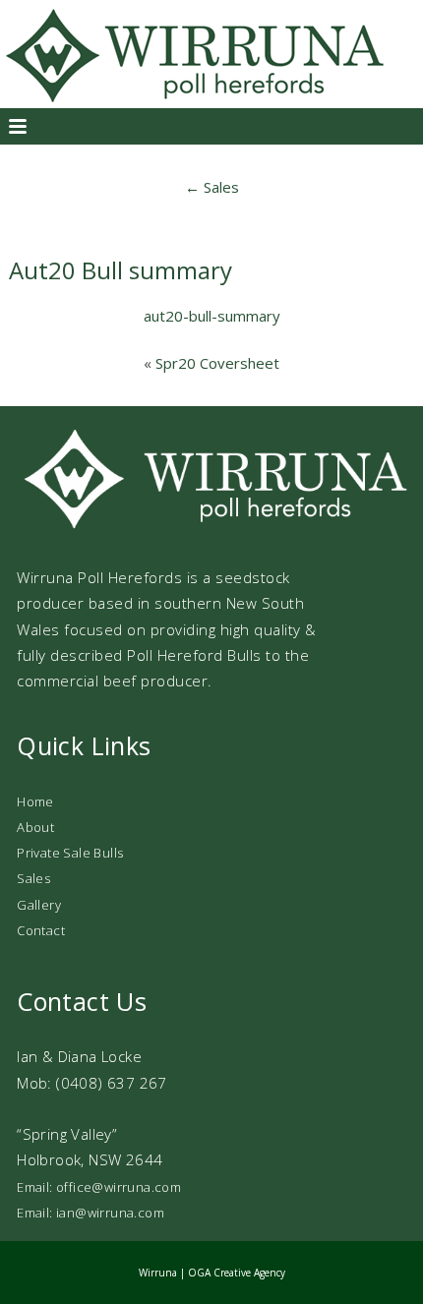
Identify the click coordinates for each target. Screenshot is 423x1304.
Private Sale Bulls (70, 852)
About (35, 827)
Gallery (39, 905)
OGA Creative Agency (236, 1272)
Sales (212, 187)
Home (35, 801)
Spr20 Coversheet (217, 363)
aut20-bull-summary (212, 316)
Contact (41, 930)
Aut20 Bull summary (120, 270)
